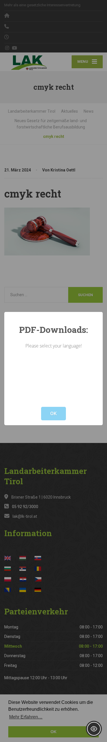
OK (53, 413)
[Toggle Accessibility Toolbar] (93, 728)
